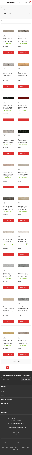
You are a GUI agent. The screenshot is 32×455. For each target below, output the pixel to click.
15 (24, 367)
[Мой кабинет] (26, 2)
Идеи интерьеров (6, 399)
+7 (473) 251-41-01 (16, 418)
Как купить (4, 412)
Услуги (3, 395)
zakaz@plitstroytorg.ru (17, 423)
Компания (4, 403)
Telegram (18, 433)
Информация (5, 408)
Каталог (3, 386)
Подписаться (26, 379)
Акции (3, 391)
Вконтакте (14, 433)
